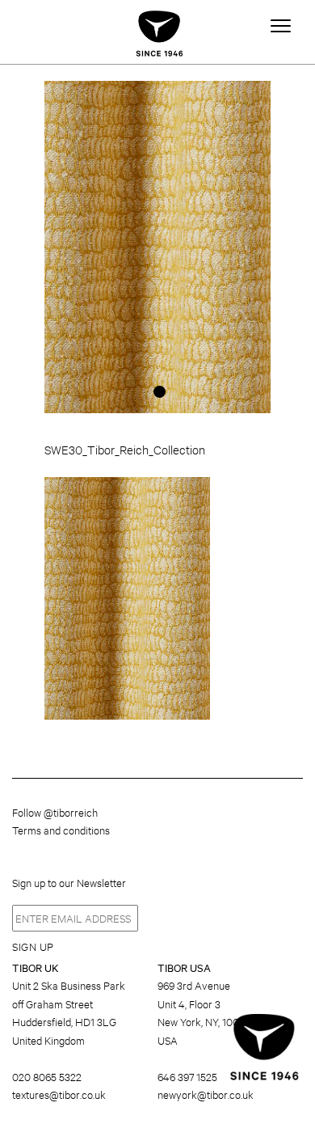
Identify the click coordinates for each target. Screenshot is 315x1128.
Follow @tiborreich (55, 812)
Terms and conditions (61, 829)
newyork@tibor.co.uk (206, 1094)
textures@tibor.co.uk (59, 1094)
